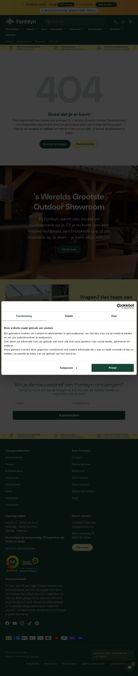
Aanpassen (66, 367)
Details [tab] (69, 316)
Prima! (112, 367)
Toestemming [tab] (24, 316)
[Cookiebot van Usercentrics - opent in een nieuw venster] (119, 306)
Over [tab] (114, 316)
